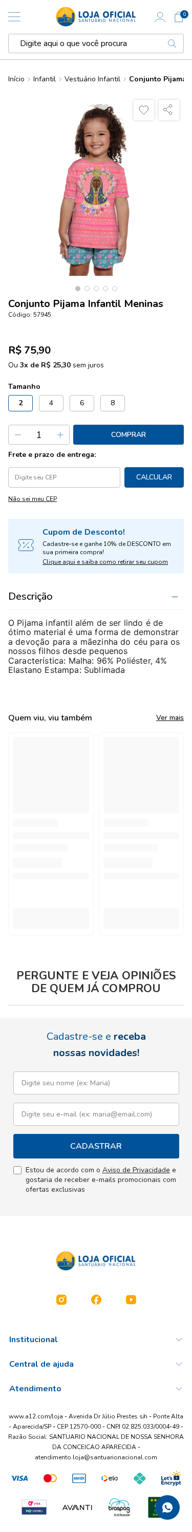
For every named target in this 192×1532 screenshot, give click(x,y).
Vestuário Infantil (92, 79)
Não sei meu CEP (32, 498)
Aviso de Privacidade (136, 1170)
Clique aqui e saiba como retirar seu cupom (105, 562)
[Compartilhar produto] (169, 110)
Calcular (154, 477)
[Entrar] (160, 17)
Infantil (44, 79)
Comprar (128, 435)
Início (16, 79)
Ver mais (170, 718)
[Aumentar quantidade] (60, 435)
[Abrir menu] (14, 17)
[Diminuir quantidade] (18, 435)
